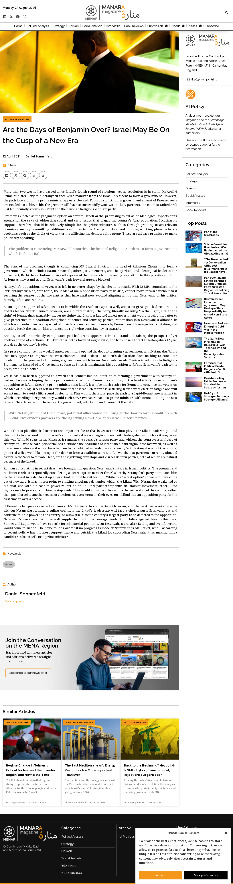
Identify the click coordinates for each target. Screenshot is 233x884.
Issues (192, 26)
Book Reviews (134, 26)
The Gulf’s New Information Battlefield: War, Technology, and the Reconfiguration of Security (216, 348)
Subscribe (212, 26)
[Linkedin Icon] (4, 16)
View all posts (14, 601)
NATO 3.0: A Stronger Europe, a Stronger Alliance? (216, 396)
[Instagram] (24, 16)
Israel (9, 564)
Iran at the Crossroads (211, 233)
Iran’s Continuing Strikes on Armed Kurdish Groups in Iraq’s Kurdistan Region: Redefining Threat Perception (216, 285)
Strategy (59, 26)
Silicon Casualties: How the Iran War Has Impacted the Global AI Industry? (216, 249)
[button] (226, 833)
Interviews (113, 26)
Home (18, 26)
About (175, 26)
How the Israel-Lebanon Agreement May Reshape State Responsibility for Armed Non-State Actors (215, 308)
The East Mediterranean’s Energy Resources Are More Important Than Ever (90, 770)
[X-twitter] (11, 16)
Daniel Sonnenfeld (25, 593)
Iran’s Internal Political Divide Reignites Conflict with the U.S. (215, 368)
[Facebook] (18, 16)
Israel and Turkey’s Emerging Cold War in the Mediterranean (216, 328)
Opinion (73, 26)
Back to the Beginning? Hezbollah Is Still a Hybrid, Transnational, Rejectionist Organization (149, 770)
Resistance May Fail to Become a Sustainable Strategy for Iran (215, 383)
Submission (155, 26)
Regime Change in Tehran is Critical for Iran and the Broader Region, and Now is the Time (30, 770)
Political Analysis (37, 26)
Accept (161, 875)
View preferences (206, 875)
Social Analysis (92, 26)
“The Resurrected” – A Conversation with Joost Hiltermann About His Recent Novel (216, 265)
